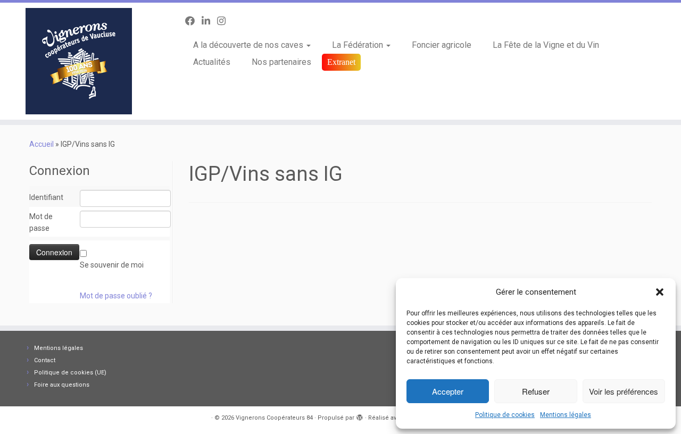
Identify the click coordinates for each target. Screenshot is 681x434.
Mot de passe (41, 222)
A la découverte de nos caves (249, 45)
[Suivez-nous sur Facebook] (193, 21)
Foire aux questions (61, 384)
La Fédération (358, 45)
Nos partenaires (281, 62)
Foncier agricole (441, 45)
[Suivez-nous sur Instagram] (224, 21)
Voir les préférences (623, 391)
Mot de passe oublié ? (116, 295)
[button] (659, 292)
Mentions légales (565, 415)
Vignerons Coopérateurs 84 (274, 417)
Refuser (536, 391)
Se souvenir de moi (112, 265)
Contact (44, 360)
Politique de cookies (505, 415)
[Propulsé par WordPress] (359, 416)
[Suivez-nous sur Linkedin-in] (209, 21)
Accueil (41, 144)
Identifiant (46, 197)
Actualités (211, 62)
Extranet (341, 61)
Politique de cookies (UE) (70, 372)
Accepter (447, 391)
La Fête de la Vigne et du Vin (546, 45)
